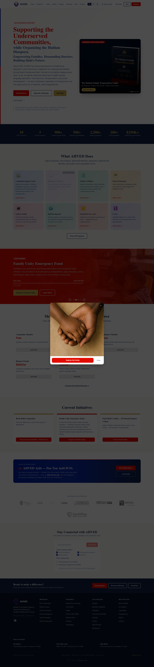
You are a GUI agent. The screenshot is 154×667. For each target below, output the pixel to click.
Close (98, 360)
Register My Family (73, 360)
